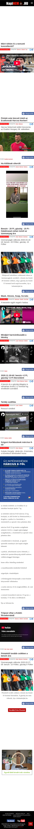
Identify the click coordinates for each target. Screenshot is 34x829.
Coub (17, 340)
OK (30, 824)
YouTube (27, 49)
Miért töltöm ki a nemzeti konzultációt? (13, 45)
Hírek (17, 124)
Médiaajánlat (20, 813)
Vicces (30, 166)
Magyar (19, 49)
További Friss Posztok (17, 710)
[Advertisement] (17, 25)
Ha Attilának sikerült (10, 163)
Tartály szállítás (8, 402)
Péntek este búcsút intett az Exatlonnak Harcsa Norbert (14, 119)
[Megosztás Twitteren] (30, 124)
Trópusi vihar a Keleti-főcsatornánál (11, 614)
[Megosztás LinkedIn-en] (32, 50)
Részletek (20, 827)
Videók (23, 49)
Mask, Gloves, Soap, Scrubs (14, 296)
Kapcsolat (17, 816)
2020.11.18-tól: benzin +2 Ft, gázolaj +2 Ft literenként (14, 376)
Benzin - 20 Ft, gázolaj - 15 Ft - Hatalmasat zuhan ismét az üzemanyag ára (15, 231)
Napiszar (26, 166)
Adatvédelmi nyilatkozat (22, 815)
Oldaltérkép (9, 813)
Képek (17, 166)
